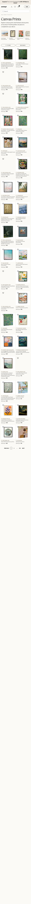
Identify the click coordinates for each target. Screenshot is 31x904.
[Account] (11, 6)
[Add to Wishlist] (3, 49)
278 (20, 448)
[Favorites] (15, 6)
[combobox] (15, 11)
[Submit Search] (3, 11)
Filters (9, 45)
